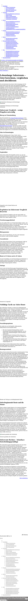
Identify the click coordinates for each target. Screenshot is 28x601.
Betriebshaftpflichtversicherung (13, 31)
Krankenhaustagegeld (11, 48)
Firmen (4, 30)
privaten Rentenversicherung (16, 118)
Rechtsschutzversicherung (12, 38)
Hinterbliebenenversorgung (6, 125)
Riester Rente (9, 15)
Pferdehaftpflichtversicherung (12, 55)
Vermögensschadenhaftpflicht (12, 33)
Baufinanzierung (6, 57)
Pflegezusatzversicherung (11, 46)
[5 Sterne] (11, 529)
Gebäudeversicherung (11, 35)
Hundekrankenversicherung (12, 53)
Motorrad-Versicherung (11, 10)
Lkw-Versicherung (10, 8)
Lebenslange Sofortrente (11, 19)
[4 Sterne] (11, 518)
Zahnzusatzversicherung (11, 44)
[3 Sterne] (11, 507)
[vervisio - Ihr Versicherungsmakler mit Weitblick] (11, 60)
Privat (4, 20)
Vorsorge (5, 12)
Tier (4, 50)
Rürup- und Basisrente (11, 16)
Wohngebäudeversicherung (12, 24)
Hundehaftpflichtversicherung (12, 51)
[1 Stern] (11, 485)
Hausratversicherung (10, 22)
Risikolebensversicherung (11, 17)
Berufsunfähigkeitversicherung (13, 13)
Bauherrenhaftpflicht (10, 25)
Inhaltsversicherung (10, 34)
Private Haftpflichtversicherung (13, 21)
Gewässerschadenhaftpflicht (12, 26)
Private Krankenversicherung (9, 41)
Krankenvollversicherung (11, 42)
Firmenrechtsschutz (10, 39)
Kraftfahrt (5, 6)
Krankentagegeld (9, 47)
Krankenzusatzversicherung (12, 43)
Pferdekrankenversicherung (12, 56)
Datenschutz (3, 600)
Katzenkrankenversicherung (12, 52)
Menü (1, 538)
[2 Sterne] (11, 496)
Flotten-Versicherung (10, 7)
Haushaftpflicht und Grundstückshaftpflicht (15, 29)
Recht (4, 37)
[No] (7, 600)
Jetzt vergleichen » (4, 70)
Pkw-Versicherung (10, 11)
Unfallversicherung (10, 28)
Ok (26, 598)
